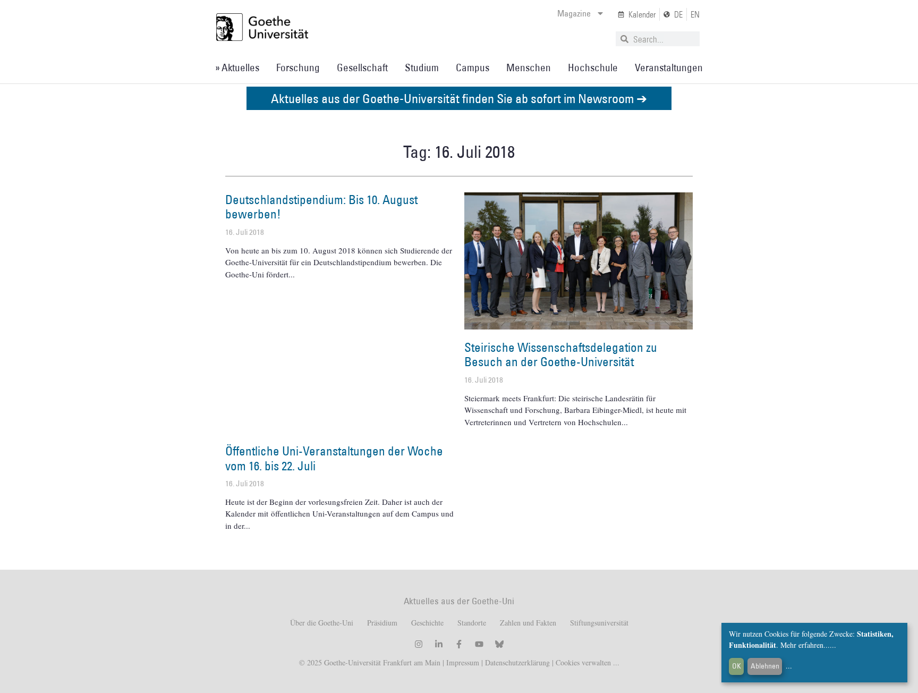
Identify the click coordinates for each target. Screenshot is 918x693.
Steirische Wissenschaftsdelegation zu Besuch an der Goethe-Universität (560, 354)
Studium (422, 67)
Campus (472, 67)
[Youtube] (479, 644)
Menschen (528, 67)
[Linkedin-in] (439, 644)
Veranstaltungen (669, 67)
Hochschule (593, 67)
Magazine (574, 13)
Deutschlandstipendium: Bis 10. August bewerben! (321, 206)
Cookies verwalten (584, 662)
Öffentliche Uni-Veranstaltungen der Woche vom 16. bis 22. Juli (334, 458)
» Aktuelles (237, 67)
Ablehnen (765, 666)
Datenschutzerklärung (517, 662)
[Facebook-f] (459, 644)
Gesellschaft (362, 67)
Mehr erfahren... (805, 645)
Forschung (298, 67)
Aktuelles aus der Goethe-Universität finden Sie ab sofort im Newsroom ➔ (459, 98)
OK (736, 666)
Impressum (461, 662)
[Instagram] (418, 644)
